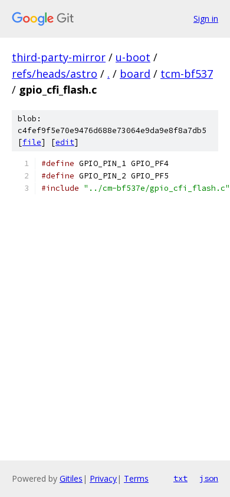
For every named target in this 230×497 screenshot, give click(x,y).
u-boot (133, 57)
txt (180, 478)
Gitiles (71, 478)
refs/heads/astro (54, 74)
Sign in (205, 18)
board (135, 74)
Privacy (103, 478)
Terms (136, 478)
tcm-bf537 (186, 74)
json (208, 478)
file (31, 142)
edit (64, 142)
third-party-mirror (59, 57)
